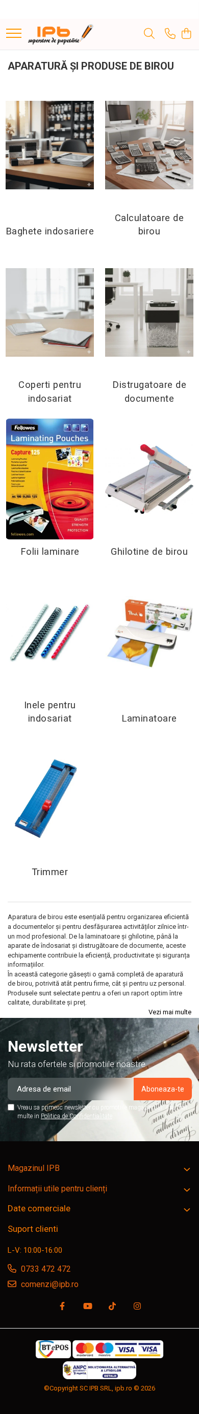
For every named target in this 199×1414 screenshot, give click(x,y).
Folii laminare (50, 551)
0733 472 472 (45, 1269)
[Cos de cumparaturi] (186, 34)
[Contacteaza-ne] (170, 34)
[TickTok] (112, 1307)
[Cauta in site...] (149, 34)
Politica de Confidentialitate (76, 1116)
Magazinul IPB (34, 1168)
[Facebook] (62, 1307)
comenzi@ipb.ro (49, 1284)
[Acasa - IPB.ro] (60, 34)
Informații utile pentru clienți (57, 1188)
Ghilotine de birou (149, 551)
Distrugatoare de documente (149, 391)
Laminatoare (149, 718)
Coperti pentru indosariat (49, 391)
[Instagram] (137, 1307)
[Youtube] (87, 1307)
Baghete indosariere (50, 231)
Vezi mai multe (169, 1012)
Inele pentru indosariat (50, 712)
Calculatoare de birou (149, 224)
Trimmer (50, 872)
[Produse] (14, 34)
